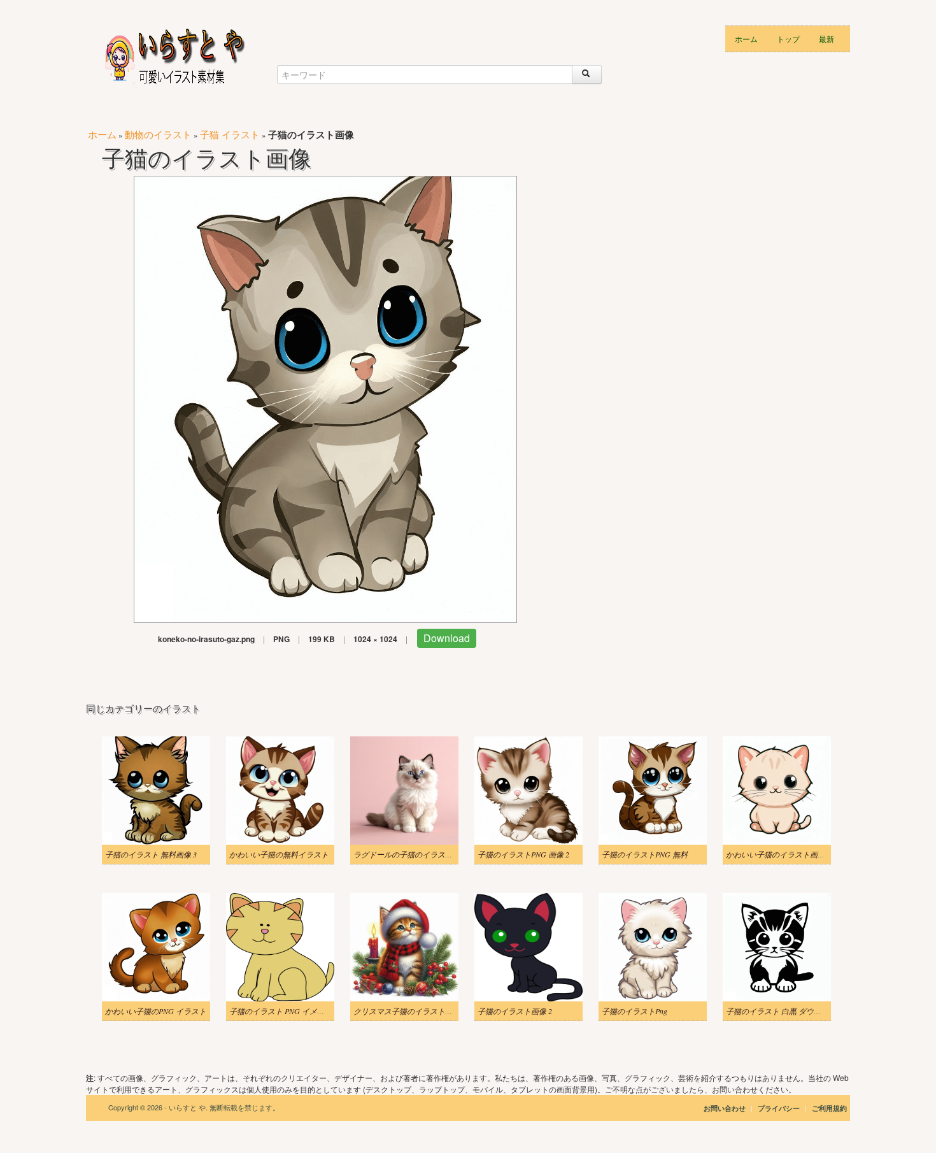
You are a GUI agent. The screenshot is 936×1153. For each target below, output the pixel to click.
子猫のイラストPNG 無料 (645, 854)
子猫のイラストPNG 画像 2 (523, 854)
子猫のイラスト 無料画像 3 (151, 854)
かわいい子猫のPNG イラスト (155, 1011)
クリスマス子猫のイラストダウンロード (422, 1011)
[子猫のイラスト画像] (325, 397)
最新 (826, 38)
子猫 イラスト (230, 134)
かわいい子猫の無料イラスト (279, 854)
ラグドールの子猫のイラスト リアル (415, 854)
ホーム (746, 38)
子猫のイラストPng (634, 1011)
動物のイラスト (158, 134)
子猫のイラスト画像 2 (515, 1011)
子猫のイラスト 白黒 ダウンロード (785, 1011)
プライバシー (780, 1108)
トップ (788, 38)
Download (446, 638)
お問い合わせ (725, 1108)
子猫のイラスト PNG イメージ (280, 1011)
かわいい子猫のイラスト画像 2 (778, 854)
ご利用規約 (829, 1108)
